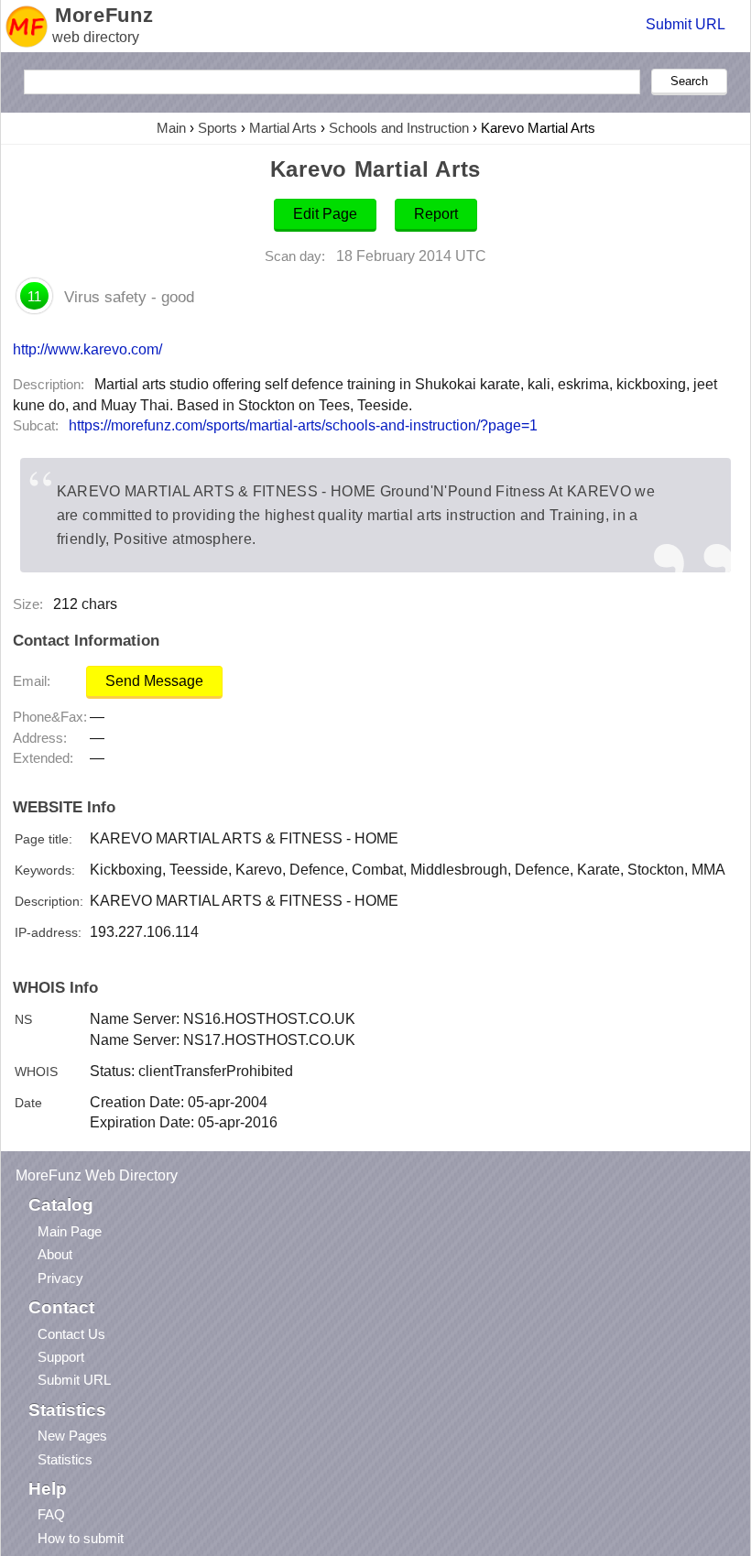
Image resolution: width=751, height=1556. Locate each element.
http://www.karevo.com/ (87, 349)
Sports (217, 128)
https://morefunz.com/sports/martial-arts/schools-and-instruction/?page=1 (303, 425)
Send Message (154, 681)
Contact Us (71, 1334)
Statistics (65, 1459)
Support (61, 1357)
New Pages (72, 1435)
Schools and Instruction (399, 128)
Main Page (70, 1231)
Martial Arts (283, 128)
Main (171, 128)
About (55, 1254)
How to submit (81, 1538)
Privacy (60, 1278)
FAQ (51, 1514)
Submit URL (685, 24)
